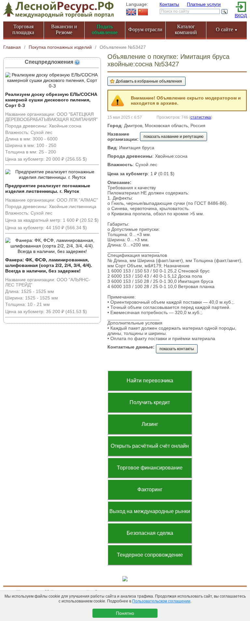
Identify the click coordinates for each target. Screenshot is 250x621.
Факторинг (149, 489)
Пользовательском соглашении (161, 601)
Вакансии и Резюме (64, 29)
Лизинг (150, 424)
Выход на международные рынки (149, 511)
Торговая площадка (23, 29)
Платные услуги (204, 4)
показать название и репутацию (173, 136)
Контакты (169, 4)
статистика (200, 117)
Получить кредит (150, 402)
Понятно (125, 613)
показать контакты (177, 349)
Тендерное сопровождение (150, 555)
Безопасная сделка (150, 533)
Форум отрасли (145, 29)
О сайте (227, 29)
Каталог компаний (186, 29)
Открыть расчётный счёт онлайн (150, 446)
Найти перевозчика (150, 380)
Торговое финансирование (150, 467)
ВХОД (241, 15)
